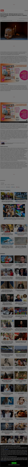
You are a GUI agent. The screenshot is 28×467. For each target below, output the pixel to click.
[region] (14, 456)
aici (25, 452)
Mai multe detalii (6, 449)
